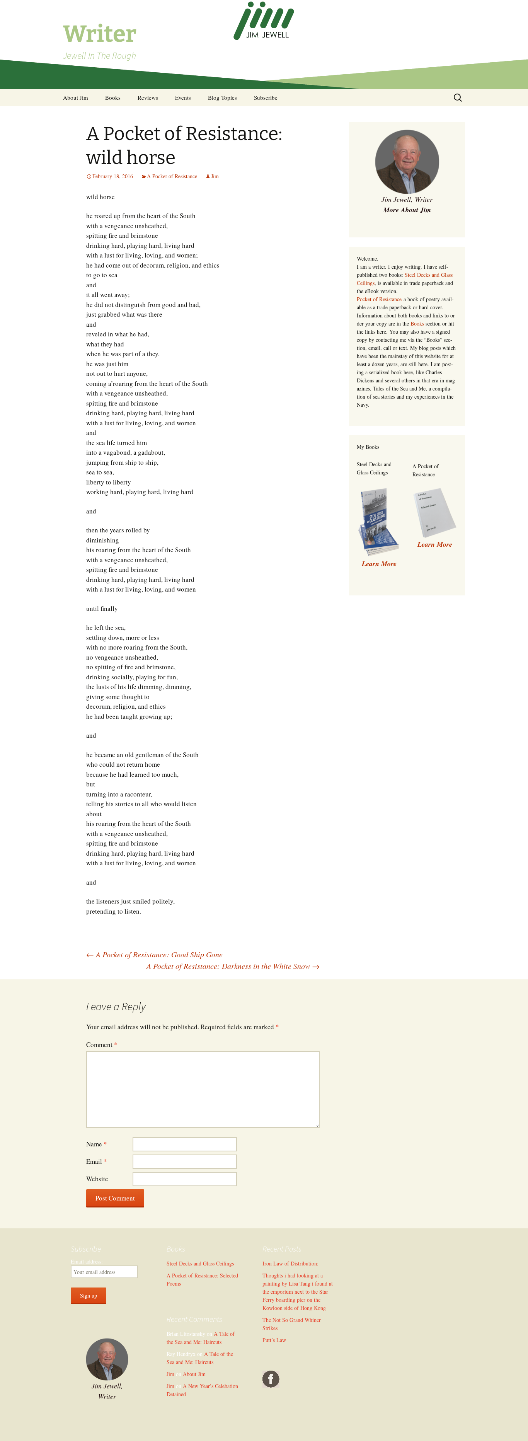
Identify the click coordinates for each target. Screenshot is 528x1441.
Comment (102, 1044)
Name (96, 1143)
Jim (215, 176)
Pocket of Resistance (379, 299)
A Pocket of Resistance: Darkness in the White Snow (233, 966)
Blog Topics (222, 97)
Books (113, 97)
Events (183, 97)
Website (97, 1178)
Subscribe (266, 97)
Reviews (148, 97)
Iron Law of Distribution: (290, 1263)
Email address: (87, 1261)
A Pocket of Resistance (172, 176)
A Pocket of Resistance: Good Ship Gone (154, 954)
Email (96, 1161)
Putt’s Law (274, 1340)
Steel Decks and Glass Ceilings (200, 1263)
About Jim (75, 97)
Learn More (434, 544)
